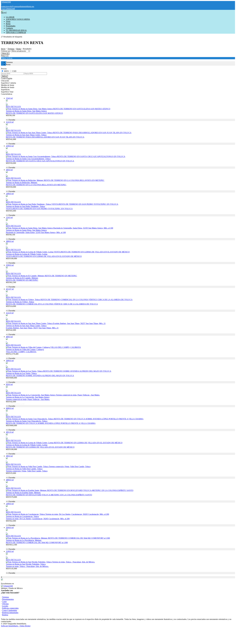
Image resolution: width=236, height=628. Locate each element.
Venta (8, 21)
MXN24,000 (11, 308)
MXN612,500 (11, 547)
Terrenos (10, 49)
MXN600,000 (11, 380)
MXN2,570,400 (12, 356)
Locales (5, 606)
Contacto (9, 28)
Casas (4, 601)
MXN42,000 (11, 141)
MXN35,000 (11, 475)
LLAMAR (10, 17)
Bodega (5, 615)
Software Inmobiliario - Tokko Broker (15, 626)
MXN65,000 (11, 213)
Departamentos (8, 599)
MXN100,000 (11, 260)
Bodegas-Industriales (10, 613)
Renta (8, 24)
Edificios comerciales (10, 608)
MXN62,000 (11, 523)
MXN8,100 (10, 117)
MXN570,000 (11, 499)
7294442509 (8, 586)
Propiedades (10, 26)
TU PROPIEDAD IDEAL (16, 30)
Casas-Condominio (9, 610)
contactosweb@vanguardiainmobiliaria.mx (17, 6)
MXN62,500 (11, 284)
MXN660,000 (11, 427)
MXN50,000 (11, 165)
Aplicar (4, 76)
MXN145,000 (11, 571)
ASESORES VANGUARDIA (18, 19)
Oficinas (5, 604)
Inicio (3, 49)
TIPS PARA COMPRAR (16, 32)
